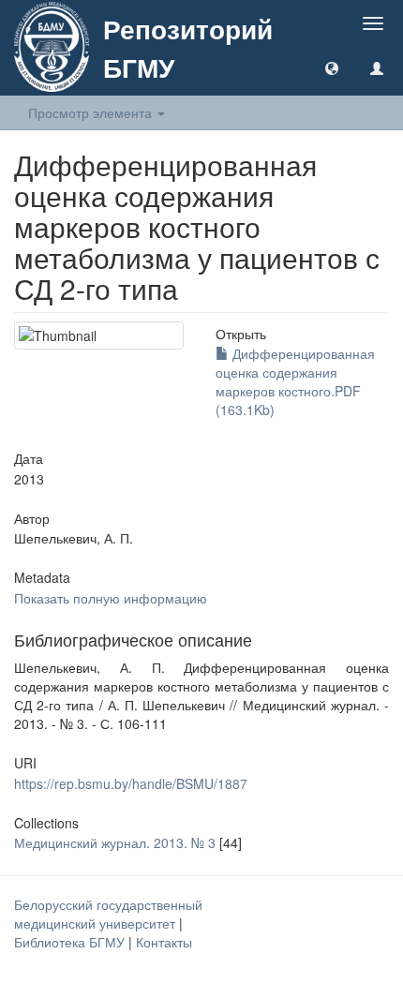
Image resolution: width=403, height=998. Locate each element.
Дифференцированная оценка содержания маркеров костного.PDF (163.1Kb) (295, 381)
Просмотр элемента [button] (92, 112)
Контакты (164, 941)
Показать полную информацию (110, 597)
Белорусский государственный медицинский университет (108, 913)
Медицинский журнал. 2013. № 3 (115, 842)
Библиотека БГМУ (71, 941)
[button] (332, 67)
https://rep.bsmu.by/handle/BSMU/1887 (130, 783)
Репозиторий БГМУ (188, 47)
